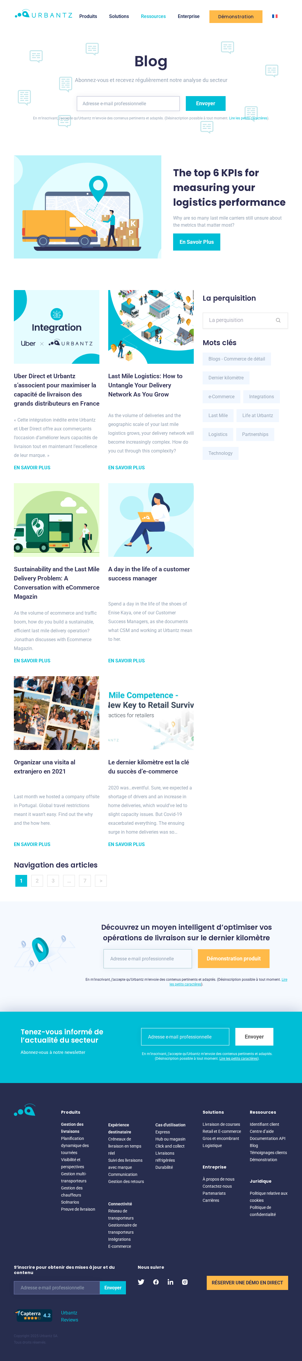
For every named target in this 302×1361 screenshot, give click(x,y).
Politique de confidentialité (263, 1211)
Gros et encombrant (221, 1138)
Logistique (212, 1145)
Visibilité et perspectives (72, 1163)
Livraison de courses (221, 1124)
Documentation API (267, 1138)
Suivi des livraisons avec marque (125, 1164)
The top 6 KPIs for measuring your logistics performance (229, 187)
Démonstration (236, 17)
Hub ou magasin (170, 1139)
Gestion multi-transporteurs (73, 1177)
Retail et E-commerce (222, 1131)
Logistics (218, 434)
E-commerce (119, 1246)
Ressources (153, 16)
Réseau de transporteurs (121, 1214)
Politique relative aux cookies (269, 1197)
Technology (221, 453)
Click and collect (170, 1146)
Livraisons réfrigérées (165, 1157)
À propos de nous (218, 1179)
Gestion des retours (126, 1181)
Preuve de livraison (78, 1209)
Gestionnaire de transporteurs (122, 1229)
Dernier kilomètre (226, 378)
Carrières (211, 1200)
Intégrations (119, 1239)
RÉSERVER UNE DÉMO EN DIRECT (247, 1283)
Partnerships (255, 434)
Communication (122, 1174)
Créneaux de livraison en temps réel (124, 1146)
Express (162, 1132)
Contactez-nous (217, 1186)
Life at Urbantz (257, 415)
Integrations (261, 396)
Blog (254, 1145)
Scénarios (70, 1202)
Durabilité (164, 1167)
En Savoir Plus (197, 242)
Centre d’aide (262, 1131)
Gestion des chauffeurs (72, 1191)
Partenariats (214, 1193)
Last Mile (218, 415)
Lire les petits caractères (248, 118)
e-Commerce (221, 396)
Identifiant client (264, 1124)
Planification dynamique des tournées (75, 1145)
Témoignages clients (268, 1152)
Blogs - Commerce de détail (237, 359)
